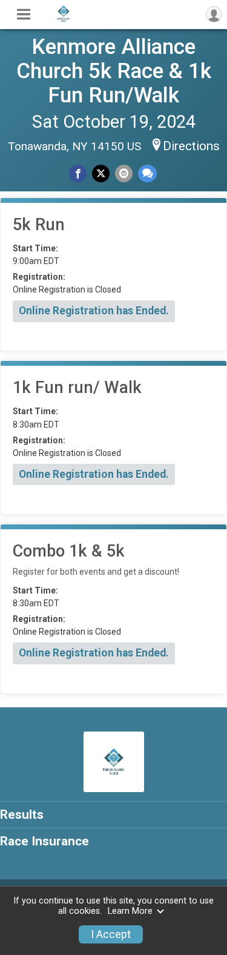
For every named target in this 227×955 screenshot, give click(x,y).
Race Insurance (44, 841)
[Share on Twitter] (101, 173)
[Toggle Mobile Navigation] (23, 14)
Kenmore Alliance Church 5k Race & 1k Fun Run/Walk (113, 71)
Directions (191, 146)
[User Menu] (214, 14)
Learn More (130, 911)
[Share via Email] (124, 173)
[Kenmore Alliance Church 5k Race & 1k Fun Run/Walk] (63, 19)
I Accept (111, 934)
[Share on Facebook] (78, 173)
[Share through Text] (147, 173)
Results (22, 814)
